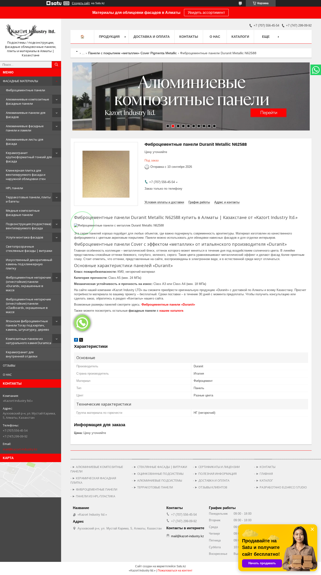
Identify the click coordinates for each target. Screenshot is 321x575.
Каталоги (240, 36)
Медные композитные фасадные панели (23, 212)
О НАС (7, 374)
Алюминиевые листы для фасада (24, 141)
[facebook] (76, 340)
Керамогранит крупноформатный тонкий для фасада (29, 157)
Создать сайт (81, 3)
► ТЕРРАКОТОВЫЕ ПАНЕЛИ (153, 487)
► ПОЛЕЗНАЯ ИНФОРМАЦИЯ (216, 474)
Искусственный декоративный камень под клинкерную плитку (29, 264)
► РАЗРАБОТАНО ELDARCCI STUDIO (281, 487)
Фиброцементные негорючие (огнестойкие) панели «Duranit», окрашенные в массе (28, 283)
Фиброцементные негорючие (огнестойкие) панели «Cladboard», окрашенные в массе (28, 305)
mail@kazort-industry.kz (20, 449)
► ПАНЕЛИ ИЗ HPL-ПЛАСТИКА (93, 496)
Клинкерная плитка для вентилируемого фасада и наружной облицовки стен (26, 174)
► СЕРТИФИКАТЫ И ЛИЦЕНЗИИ (217, 467)
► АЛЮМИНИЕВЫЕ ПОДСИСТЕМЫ (157, 480)
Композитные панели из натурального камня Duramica (28, 341)
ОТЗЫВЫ (9, 365)
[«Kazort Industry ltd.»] (31, 31)
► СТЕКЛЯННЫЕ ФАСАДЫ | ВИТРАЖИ (160, 467)
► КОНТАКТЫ (265, 467)
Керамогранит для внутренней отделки (21, 354)
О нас (215, 36)
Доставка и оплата (151, 36)
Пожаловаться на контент (175, 570)
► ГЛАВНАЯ (264, 474)
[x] (81, 340)
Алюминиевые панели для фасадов (25, 115)
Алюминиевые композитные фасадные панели (27, 101)
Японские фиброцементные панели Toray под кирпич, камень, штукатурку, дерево (27, 325)
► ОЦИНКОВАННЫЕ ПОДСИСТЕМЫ (158, 474)
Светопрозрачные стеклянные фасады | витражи (29, 248)
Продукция (109, 36)
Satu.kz (181, 566)
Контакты (188, 36)
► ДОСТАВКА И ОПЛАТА (212, 480)
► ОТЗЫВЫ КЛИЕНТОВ (211, 487)
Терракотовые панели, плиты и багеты (28, 199)
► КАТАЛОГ (264, 480)
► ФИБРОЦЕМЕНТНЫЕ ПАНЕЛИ (94, 489)
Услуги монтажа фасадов (24, 237)
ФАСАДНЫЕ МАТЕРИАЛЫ (20, 81)
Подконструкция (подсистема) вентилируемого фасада (28, 226)
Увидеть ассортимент (206, 13)
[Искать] (56, 64)
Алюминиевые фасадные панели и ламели (25, 128)
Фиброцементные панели (25, 90)
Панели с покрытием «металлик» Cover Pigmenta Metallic (132, 53)
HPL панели (14, 188)
